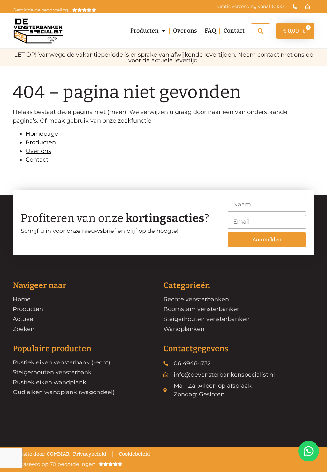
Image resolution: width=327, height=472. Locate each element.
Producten (144, 30)
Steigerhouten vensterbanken (207, 319)
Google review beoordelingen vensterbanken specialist (65, 462)
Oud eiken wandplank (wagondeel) (64, 392)
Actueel (24, 319)
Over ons (185, 30)
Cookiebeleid (134, 454)
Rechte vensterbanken (196, 299)
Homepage (42, 133)
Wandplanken (184, 329)
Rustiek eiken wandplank (49, 382)
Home (22, 299)
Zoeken (23, 329)
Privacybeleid (89, 454)
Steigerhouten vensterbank (52, 372)
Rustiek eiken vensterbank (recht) (61, 362)
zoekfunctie (134, 120)
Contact (234, 30)
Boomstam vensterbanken (202, 309)
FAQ (210, 30)
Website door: (41, 454)
